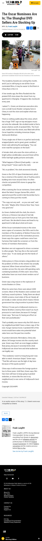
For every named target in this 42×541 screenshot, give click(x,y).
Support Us (7, 509)
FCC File (6, 519)
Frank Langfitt (12, 26)
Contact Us (7, 506)
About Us (7, 492)
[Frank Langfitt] (6, 431)
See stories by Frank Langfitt (23, 451)
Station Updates (9, 497)
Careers (6, 508)
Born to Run (21, 448)
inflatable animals (29, 439)
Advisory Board (8, 495)
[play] (3, 539)
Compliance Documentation (12, 520)
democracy (34, 437)
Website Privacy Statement (12, 522)
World (6, 413)
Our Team (7, 494)
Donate (35, 3)
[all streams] (39, 538)
